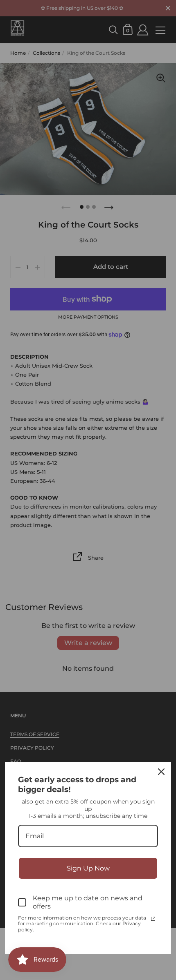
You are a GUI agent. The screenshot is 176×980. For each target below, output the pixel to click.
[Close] (161, 771)
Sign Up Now (88, 868)
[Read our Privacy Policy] (153, 919)
